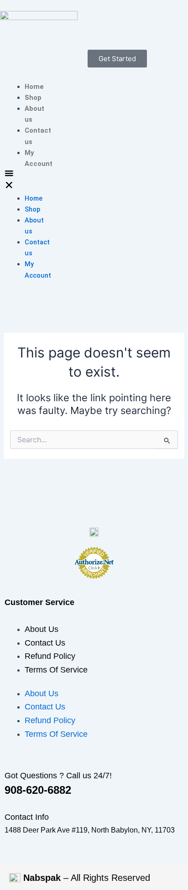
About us (41, 629)
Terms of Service (56, 669)
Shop (33, 97)
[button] (9, 181)
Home (34, 87)
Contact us (45, 642)
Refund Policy (50, 656)
